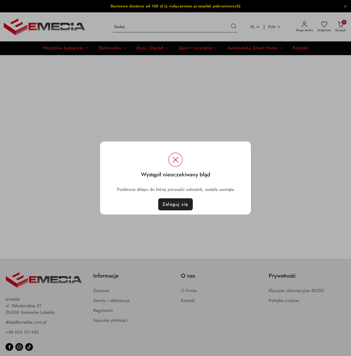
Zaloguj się (175, 204)
